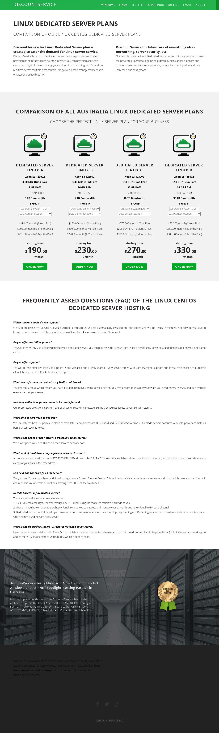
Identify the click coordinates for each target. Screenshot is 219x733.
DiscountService (34, 4)
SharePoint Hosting (164, 5)
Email (187, 5)
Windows (108, 5)
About (200, 5)
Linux (123, 5)
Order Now (35, 266)
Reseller (138, 5)
